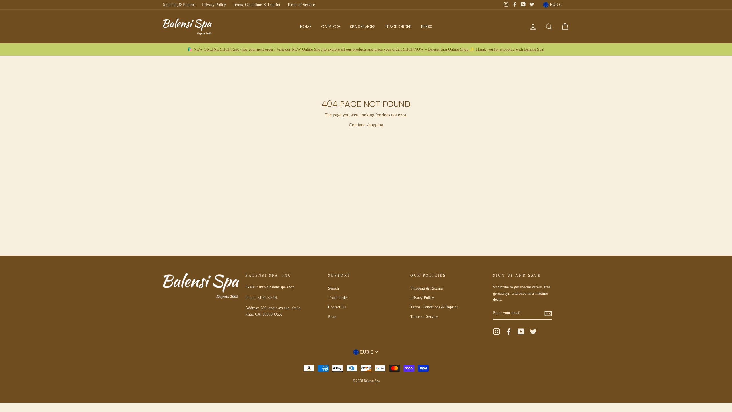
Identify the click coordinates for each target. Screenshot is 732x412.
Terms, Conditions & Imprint (256, 5)
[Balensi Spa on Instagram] (496, 331)
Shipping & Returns (179, 5)
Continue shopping (366, 124)
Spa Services (362, 26)
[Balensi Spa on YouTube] (521, 331)
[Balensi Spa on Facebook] (508, 331)
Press (426, 26)
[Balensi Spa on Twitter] (533, 331)
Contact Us (337, 307)
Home (305, 26)
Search (333, 288)
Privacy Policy (214, 5)
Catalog (330, 26)
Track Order (398, 26)
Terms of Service (301, 5)
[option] (366, 49)
